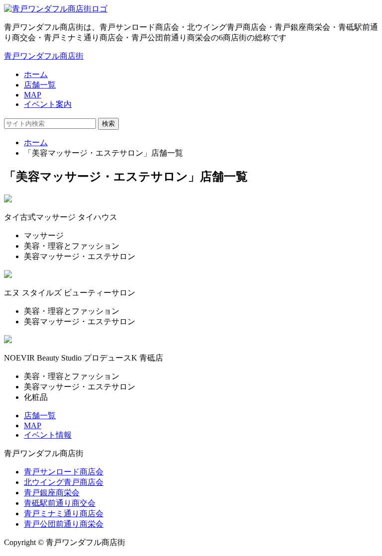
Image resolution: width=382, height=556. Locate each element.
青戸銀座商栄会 (52, 492)
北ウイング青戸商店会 (63, 482)
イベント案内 (48, 104)
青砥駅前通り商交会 (60, 503)
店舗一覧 (40, 85)
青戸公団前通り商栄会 (63, 524)
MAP (32, 95)
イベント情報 (48, 435)
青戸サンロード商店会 (63, 471)
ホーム (36, 74)
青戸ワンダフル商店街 (44, 56)
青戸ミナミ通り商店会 (63, 513)
